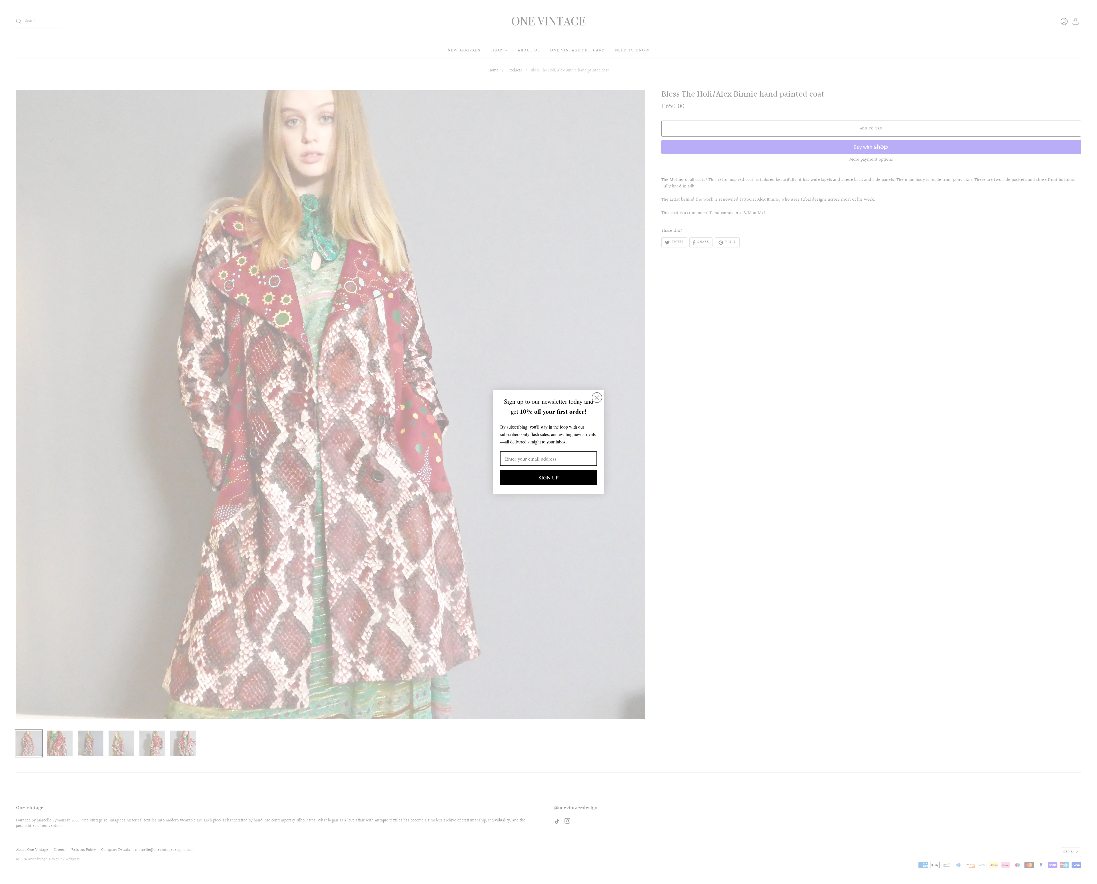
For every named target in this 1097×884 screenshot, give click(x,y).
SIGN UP (548, 477)
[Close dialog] (597, 398)
